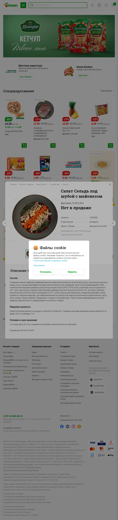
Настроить (39, 265)
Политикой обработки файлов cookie (50, 260)
